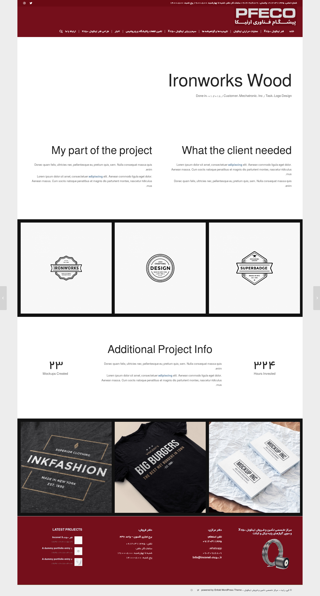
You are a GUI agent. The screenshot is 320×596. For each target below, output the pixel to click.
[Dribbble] (24, 3)
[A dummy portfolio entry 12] (316, 298)
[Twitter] (31, 3)
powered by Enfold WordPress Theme (221, 590)
